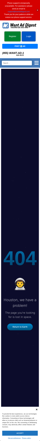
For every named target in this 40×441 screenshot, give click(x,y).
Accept (20, 433)
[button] (37, 409)
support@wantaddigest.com (19, 12)
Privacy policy (26, 438)
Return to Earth (20, 327)
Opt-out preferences (14, 438)
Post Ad (20, 46)
